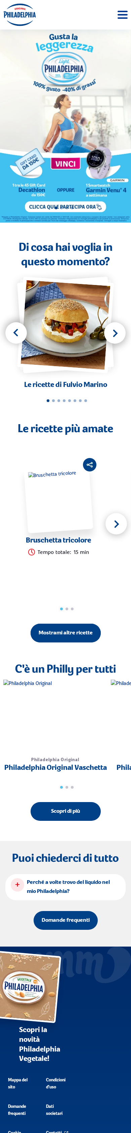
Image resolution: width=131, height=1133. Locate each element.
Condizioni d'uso (56, 1084)
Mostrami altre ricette (66, 633)
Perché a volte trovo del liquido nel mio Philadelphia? (68, 887)
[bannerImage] (65, 126)
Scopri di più (65, 811)
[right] (115, 333)
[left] (16, 333)
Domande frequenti (66, 920)
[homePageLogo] (19, 14)
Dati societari (54, 1110)
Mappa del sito (18, 1084)
